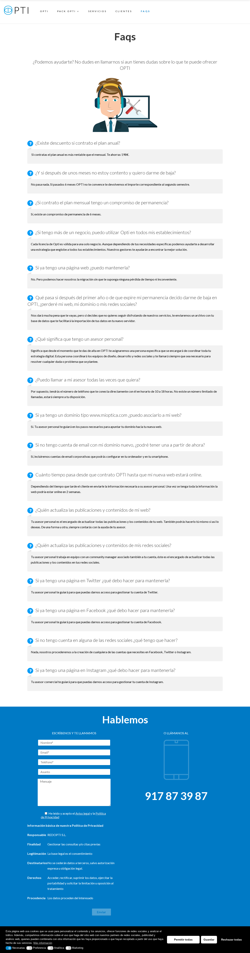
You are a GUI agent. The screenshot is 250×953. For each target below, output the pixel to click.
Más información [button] (42, 942)
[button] (9, 948)
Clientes (123, 11)
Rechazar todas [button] (231, 939)
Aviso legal (82, 813)
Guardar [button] (209, 939)
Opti (44, 11)
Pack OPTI (66, 11)
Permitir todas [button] (183, 939)
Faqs (145, 11)
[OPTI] (16, 12)
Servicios (97, 11)
